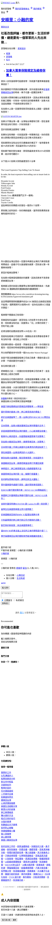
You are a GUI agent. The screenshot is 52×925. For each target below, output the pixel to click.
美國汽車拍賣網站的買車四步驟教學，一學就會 (22, 406)
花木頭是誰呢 (7, 791)
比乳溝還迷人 (7, 776)
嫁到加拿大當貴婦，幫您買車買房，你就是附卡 (22, 458)
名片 (8, 60)
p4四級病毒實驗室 (13, 862)
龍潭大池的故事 (8, 809)
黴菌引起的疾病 (12, 874)
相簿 (8, 54)
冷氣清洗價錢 (39, 877)
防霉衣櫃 (23, 849)
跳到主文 (5, 27)
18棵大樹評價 (28, 865)
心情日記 (21, 575)
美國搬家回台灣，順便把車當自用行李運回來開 (22, 463)
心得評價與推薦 (8, 803)
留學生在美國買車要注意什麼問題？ (17, 509)
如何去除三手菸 (8, 846)
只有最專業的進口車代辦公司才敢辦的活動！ (21, 520)
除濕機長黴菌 (19, 871)
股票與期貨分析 (8, 779)
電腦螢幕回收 (13, 868)
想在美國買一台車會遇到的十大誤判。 (18, 452)
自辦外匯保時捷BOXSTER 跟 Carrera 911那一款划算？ (25, 504)
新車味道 (40, 865)
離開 (14, 920)
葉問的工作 (6, 772)
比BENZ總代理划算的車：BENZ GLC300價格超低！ (24, 490)
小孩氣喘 (9, 859)
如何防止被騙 (7, 828)
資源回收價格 (31, 859)
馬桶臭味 (31, 871)
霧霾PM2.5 (38, 874)
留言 (25, 568)
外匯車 (4, 398)
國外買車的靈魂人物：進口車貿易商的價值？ (21, 412)
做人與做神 (6, 834)
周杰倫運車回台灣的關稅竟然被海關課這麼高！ (22, 536)
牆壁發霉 (33, 849)
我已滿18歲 (6, 920)
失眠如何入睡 (37, 846)
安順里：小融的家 (17, 20)
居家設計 (22, 48)
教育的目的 (6, 788)
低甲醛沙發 (6, 871)
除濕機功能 (18, 880)
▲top (3, 583)
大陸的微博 (6, 822)
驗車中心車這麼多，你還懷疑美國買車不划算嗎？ (23, 436)
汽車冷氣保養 (41, 868)
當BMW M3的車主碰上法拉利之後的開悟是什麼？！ (24, 531)
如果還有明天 (7, 797)
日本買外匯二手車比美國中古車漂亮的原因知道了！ (24, 447)
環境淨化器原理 (30, 862)
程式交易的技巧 (8, 819)
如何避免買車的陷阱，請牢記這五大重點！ (20, 479)
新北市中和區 (7, 782)
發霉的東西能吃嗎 (15, 853)
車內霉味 (27, 877)
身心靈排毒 (6, 837)
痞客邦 (19, 568)
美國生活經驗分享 (9, 806)
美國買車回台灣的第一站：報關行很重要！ (20, 474)
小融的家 (5, 553)
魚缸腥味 (19, 859)
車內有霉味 (26, 874)
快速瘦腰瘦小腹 (8, 831)
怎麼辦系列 (6, 785)
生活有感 (21, 578)
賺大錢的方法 (7, 815)
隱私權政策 (45, 887)
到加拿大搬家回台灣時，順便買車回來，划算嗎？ (23, 442)
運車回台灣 (6, 800)
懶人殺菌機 (30, 853)
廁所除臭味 (12, 849)
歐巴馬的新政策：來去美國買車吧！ (17, 525)
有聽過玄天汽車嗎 (9, 825)
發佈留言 (5, 603)
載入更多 (5, 588)
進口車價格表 (7, 812)
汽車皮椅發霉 (11, 856)
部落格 (9, 57)
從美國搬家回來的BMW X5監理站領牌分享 (20, 515)
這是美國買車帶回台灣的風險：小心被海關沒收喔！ (24, 431)
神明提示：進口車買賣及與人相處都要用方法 (21, 469)
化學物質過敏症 (26, 856)
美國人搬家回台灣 (9, 840)
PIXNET (12, 887)
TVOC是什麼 (15, 877)
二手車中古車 (7, 794)
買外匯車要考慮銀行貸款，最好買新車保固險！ (22, 485)
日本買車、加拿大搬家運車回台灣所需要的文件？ (23, 426)
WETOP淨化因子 (12, 865)
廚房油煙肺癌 (23, 846)
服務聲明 (27, 889)
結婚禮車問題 (27, 868)
